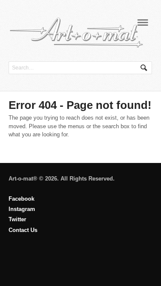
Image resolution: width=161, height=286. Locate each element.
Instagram (22, 209)
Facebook (21, 199)
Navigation (142, 22)
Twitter (17, 219)
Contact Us (23, 230)
